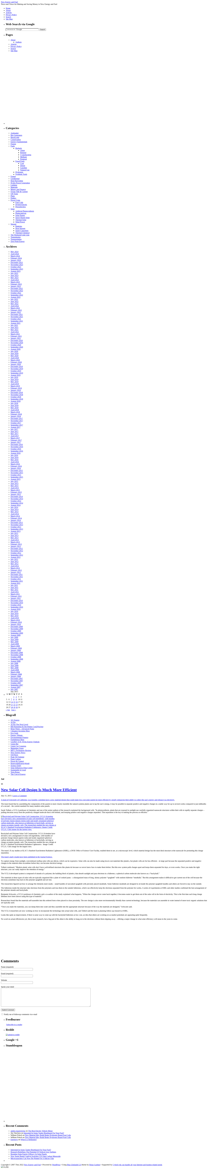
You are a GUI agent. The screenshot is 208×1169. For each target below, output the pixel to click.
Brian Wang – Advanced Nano (22, 729)
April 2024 (15, 254)
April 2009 (15, 644)
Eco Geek (14, 733)
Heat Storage (20, 228)
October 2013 (16, 527)
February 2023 (16, 284)
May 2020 (14, 356)
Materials (14, 187)
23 (17, 705)
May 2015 (14, 486)
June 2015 (14, 484)
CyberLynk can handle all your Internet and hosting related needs (137, 1165)
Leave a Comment (20, 796)
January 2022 (16, 312)
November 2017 (17, 421)
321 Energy (15, 720)
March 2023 (15, 282)
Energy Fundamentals (19, 142)
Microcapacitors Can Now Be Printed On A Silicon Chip (32, 1158)
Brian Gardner (94, 1165)
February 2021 (16, 336)
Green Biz (14, 744)
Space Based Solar (22, 218)
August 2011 (15, 583)
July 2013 (14, 533)
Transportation (16, 239)
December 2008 (17, 653)
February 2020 (16, 362)
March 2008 (15, 672)
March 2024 (15, 256)
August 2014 (15, 505)
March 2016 (15, 464)
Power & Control (17, 761)
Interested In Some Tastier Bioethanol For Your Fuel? (44, 1133)
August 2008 (15, 661)
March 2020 (15, 360)
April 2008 (15, 670)
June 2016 (14, 458)
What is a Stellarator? (29, 1140)
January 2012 (16, 572)
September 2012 (17, 555)
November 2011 (17, 577)
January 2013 (16, 546)
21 (12, 705)
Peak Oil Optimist (17, 757)
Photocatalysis (20, 213)
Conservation (16, 140)
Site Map (9, 19)
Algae (22, 150)
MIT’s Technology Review (21, 750)
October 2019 (16, 371)
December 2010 (17, 601)
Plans (13, 196)
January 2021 (16, 338)
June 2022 (14, 301)
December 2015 (17, 471)
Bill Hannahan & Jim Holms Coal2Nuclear (27, 727)
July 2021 (14, 325)
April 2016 (15, 462)
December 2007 (17, 679)
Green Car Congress (18, 746)
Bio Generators (16, 135)
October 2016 (16, 449)
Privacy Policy (11, 15)
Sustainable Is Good (18, 770)
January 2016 (16, 468)
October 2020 (16, 345)
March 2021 (15, 334)
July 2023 (14, 273)
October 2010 (16, 605)
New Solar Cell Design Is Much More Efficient (39, 790)
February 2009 (16, 648)
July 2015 (14, 481)
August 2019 (15, 375)
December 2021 (17, 314)
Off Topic (14, 194)
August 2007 (15, 687)
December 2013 (17, 523)
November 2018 (17, 395)
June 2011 (14, 588)
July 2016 (14, 455)
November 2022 (17, 291)
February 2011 (16, 596)
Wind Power (20, 222)
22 (14, 705)
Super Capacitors (21, 231)
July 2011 (14, 585)
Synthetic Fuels (21, 174)
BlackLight (15, 137)
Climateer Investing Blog (20, 731)
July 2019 (14, 377)
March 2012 (15, 568)
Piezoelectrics (20, 207)
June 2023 (14, 275)
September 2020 (17, 347)
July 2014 (14, 507)
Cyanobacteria (25, 155)
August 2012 (15, 557)
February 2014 (16, 518)
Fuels (13, 146)
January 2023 (16, 286)
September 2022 (17, 295)
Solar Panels (20, 215)
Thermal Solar (20, 220)
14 (12, 702)
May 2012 (14, 564)
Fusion (13, 176)
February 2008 (16, 674)
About (8, 10)
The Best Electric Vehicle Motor (40, 1131)
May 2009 (14, 642)
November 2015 (17, 473)
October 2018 (16, 397)
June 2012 (14, 562)
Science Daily (16, 766)
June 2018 (14, 406)
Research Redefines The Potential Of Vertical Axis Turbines (33, 1152)
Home (8, 8)
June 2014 (14, 510)
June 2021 (14, 328)
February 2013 (16, 544)
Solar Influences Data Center (21, 768)
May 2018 (14, 408)
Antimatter (15, 133)
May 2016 (14, 460)
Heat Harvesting (17, 181)
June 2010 (14, 614)
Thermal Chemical (22, 233)
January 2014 (16, 520)
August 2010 (15, 609)
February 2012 (16, 570)
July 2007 (14, 689)
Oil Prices (14, 755)
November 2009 (17, 629)
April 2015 (15, 488)
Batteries (18, 226)
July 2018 (14, 403)
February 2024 (16, 258)
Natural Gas (24, 170)
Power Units (15, 200)
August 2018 (15, 401)
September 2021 (17, 321)
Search (8, 17)
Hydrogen (19, 172)
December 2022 (17, 288)
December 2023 (17, 262)
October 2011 (16, 579)
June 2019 (14, 380)
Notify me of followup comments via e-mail (20, 1014)
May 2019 (14, 382)
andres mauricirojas (18, 1131)
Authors (18, 42)
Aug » (13, 710)
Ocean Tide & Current (19, 192)
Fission (13, 144)
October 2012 (16, 553)
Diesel (22, 166)
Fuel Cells (19, 202)
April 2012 (15, 566)
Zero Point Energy (18, 241)
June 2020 (14, 354)
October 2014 (16, 501)
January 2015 (16, 494)
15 (14, 702)
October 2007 (16, 683)
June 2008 (14, 666)
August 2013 (15, 531)
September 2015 (17, 477)
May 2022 (14, 304)
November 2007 (17, 681)
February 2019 (16, 388)
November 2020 (17, 343)
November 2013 (17, 525)
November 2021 (17, 317)
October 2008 (16, 657)
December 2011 (17, 575)
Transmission (16, 237)
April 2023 (15, 280)
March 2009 (15, 646)
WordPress (56, 1165)
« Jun (8, 710)
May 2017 (14, 434)
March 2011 (15, 594)
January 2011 (16, 598)
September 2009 (17, 633)
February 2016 (16, 466)
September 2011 (17, 581)
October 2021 (16, 319)
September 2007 (17, 685)
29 (14, 707)
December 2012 (17, 549)
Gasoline (23, 168)
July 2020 (14, 351)
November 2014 (17, 499)
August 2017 (15, 427)
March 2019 (15, 386)
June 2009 (14, 640)
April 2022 (15, 306)
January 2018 (16, 416)
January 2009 (16, 650)
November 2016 (17, 447)
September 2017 (17, 425)
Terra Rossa (15, 772)
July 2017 (14, 429)
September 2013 (17, 529)
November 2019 (17, 369)
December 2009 (17, 627)
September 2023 (17, 269)
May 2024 (14, 252)
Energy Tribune (17, 735)
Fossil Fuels (19, 161)
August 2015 (15, 479)
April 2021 (15, 332)
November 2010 (17, 603)
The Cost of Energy (18, 774)
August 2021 (15, 323)
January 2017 (16, 442)
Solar (13, 209)
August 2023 (15, 271)
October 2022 (16, 293)
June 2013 (14, 536)
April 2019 (15, 384)
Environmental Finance (19, 737)
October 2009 (16, 631)
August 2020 (15, 349)
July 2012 (14, 559)
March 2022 (15, 308)
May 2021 (14, 330)
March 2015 (15, 490)
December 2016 (17, 445)
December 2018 (17, 393)
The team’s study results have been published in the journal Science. (26, 857)
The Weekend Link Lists (20, 235)
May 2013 (14, 538)
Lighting (14, 185)
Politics (13, 198)
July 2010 (14, 611)
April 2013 (15, 540)
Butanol (23, 153)
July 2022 (14, 299)
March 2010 (15, 620)
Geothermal (15, 179)
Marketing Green (17, 748)
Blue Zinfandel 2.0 (74, 1165)
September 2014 (17, 503)
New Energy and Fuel (9, 2)
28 (12, 707)
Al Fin (13, 722)
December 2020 (17, 341)
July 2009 (14, 637)
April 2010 (15, 618)
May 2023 (14, 278)
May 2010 (14, 616)
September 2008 (17, 659)
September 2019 (17, 373)
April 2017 (15, 436)
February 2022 (16, 310)
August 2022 (15, 297)
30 (17, 707)
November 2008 (17, 655)
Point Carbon (16, 759)
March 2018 (15, 412)
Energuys (14, 1140)
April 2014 (15, 514)
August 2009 (15, 635)
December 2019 (17, 367)
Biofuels (18, 148)
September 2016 (17, 451)
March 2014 (15, 516)
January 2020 (16, 364)
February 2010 (16, 622)
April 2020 (15, 358)
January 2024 (16, 260)
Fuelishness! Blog (17, 740)
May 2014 (14, 512)
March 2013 (15, 542)
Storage (13, 224)
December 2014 (17, 497)
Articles (9, 13)
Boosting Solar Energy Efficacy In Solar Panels (29, 1154)
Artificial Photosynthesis (24, 211)
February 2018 (16, 414)
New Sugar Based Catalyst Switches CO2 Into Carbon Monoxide (36, 1156)
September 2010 (17, 607)
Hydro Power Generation (20, 183)
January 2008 (16, 676)
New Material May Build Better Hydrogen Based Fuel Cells (48, 1135)
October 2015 (16, 475)
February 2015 (16, 492)
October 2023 (16, 267)
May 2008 (14, 668)
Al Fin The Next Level (19, 724)
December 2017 (17, 419)
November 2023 (17, 265)
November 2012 (17, 551)
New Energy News (18, 753)
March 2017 (15, 438)
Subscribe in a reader (14, 1025)
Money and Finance (18, 189)
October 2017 (16, 423)
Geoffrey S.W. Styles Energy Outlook (25, 742)
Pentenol (23, 159)
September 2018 (17, 399)
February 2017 (16, 440)
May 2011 (14, 590)
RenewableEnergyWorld (20, 763)
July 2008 (14, 663)
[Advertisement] (15, 88)
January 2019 (16, 390)
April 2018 (15, 410)
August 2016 (15, 453)
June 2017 (14, 432)
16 (17, 702)
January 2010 (16, 624)
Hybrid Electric (21, 205)
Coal (22, 163)
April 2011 (15, 592)
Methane (23, 157)
